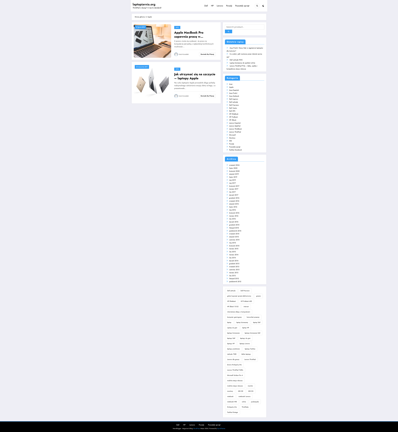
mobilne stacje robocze (235, 386)
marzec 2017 (233, 189)
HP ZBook (232, 120)
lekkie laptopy (246, 354)
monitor (250, 386)
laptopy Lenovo (245, 343)
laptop (229, 322)
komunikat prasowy (253, 317)
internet (246, 306)
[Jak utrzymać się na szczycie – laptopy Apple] (152, 82)
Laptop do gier (232, 328)
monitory (230, 391)
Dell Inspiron (233, 99)
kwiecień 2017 (234, 186)
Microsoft (232, 135)
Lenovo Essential (235, 123)
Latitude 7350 (231, 354)
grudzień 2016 (234, 198)
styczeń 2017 (233, 195)
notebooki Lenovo (244, 396)
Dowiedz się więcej (207, 54)
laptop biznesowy (242, 322)
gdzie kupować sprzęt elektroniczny (239, 296)
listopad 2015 (234, 228)
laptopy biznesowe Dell (252, 333)
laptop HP (245, 328)
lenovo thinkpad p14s (234, 365)
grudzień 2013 (234, 263)
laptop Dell (256, 322)
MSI (230, 141)
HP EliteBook (233, 114)
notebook (230, 396)
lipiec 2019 (233, 177)
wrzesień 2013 (234, 266)
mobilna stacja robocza (234, 380)
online (244, 402)
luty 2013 (232, 275)
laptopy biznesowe (233, 333)
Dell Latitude (233, 102)
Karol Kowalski (184, 54)
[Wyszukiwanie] (257, 6)
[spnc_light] (263, 5)
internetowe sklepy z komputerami (238, 312)
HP (212, 5)
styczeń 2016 (233, 222)
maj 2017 (232, 183)
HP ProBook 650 (246, 301)
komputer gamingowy (234, 317)
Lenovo (220, 5)
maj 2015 (232, 243)
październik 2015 (235, 231)
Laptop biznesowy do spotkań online (242, 63)
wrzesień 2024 (234, 165)
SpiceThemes (221, 428)
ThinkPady (245, 407)
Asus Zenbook (234, 96)
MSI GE (240, 391)
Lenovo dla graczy (233, 359)
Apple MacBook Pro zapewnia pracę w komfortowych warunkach (192, 34)
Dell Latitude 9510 (236, 60)
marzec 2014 (233, 254)
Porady (229, 5)
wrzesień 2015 (234, 234)
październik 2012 (235, 281)
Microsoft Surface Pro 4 (235, 375)
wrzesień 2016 (234, 201)
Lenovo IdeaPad (234, 126)
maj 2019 (232, 180)
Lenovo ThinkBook (235, 129)
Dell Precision (234, 105)
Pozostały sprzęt (242, 5)
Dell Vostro (233, 108)
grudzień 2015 (234, 225)
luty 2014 (232, 257)
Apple (177, 27)
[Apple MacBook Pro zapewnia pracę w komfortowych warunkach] (152, 41)
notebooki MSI (232, 402)
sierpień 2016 (234, 204)
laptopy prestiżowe (233, 349)
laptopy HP (231, 343)
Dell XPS (232, 111)
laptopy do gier (245, 338)
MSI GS (250, 391)
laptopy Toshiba (250, 349)
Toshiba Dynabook (235, 150)
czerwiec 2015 (234, 240)
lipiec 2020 (233, 168)
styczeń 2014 (233, 260)
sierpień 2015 (234, 237)
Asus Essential (234, 90)
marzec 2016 (233, 216)
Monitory (232, 138)
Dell (206, 5)
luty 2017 (232, 192)
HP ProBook (233, 117)
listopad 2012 (234, 278)
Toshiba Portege (232, 412)
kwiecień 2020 (234, 171)
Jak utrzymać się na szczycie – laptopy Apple (194, 76)
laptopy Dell (231, 338)
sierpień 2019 (234, 174)
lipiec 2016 (233, 207)
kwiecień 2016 (234, 213)
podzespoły (255, 402)
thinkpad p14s (232, 407)
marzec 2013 (233, 272)
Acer (230, 84)
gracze (258, 296)
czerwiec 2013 (234, 269)
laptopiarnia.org (144, 4)
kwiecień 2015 (234, 246)
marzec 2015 (233, 248)
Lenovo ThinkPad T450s (235, 370)
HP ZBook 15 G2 (232, 306)
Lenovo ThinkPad (235, 132)
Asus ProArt (233, 93)
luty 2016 (232, 219)
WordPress (196, 428)
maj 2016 (232, 210)
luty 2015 (232, 251)
